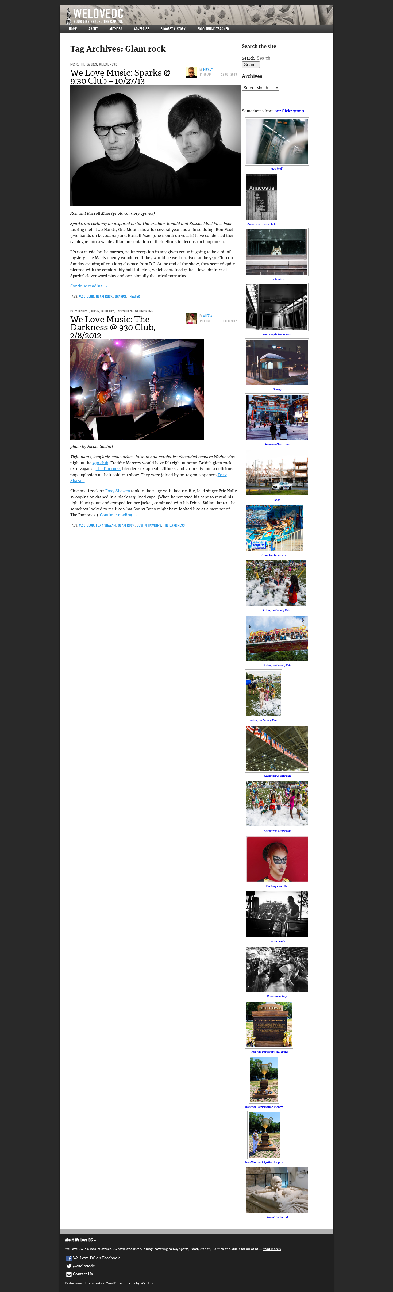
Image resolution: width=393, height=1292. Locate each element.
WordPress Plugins (120, 1283)
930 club (100, 463)
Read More (271, 1249)
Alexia (207, 316)
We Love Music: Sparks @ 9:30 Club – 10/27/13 (120, 76)
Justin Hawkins (149, 525)
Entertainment (79, 311)
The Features (88, 64)
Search (248, 58)
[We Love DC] (199, 16)
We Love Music (108, 64)
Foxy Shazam (117, 491)
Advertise (141, 28)
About (93, 28)
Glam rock (104, 296)
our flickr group (289, 111)
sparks (120, 296)
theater (134, 296)
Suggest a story (173, 28)
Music (74, 64)
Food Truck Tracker (213, 28)
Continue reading (89, 286)
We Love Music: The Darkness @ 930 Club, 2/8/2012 (112, 327)
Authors (115, 28)
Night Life (107, 311)
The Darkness (108, 469)
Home (73, 28)
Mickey (208, 69)
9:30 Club (86, 296)
